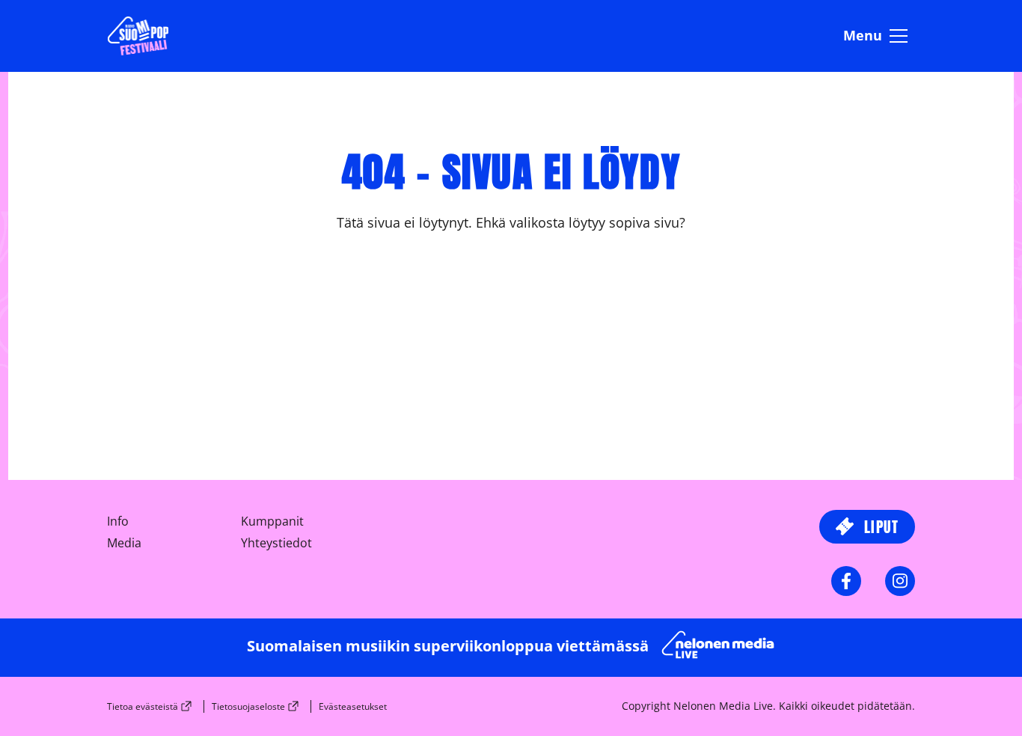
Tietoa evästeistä (142, 706)
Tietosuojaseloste (248, 706)
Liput (879, 526)
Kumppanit (272, 521)
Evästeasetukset (353, 706)
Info (118, 521)
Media (124, 543)
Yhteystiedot (276, 543)
